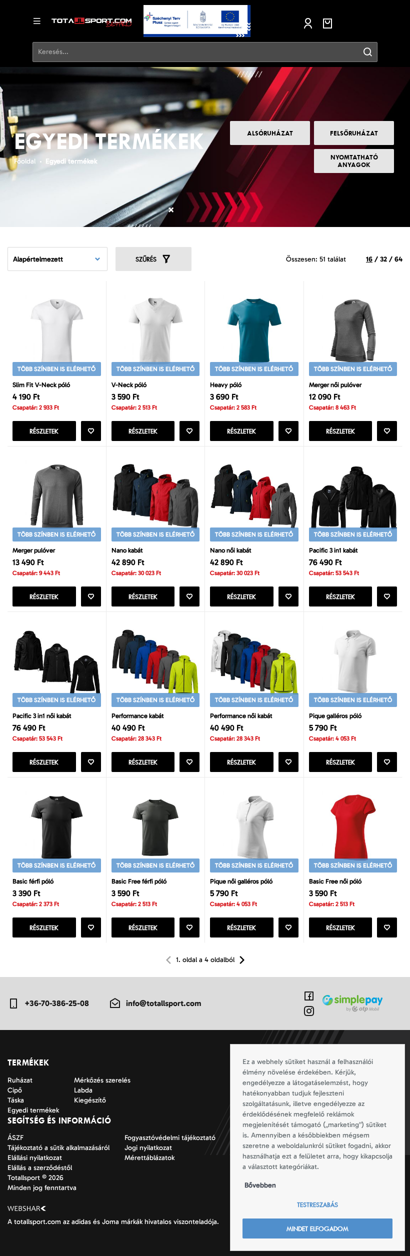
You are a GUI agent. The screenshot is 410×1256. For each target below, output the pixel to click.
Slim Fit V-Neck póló (41, 384)
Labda (83, 1090)
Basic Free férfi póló (139, 881)
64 (398, 259)
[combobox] (58, 259)
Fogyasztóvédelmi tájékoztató (170, 1138)
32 (383, 259)
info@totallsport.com (163, 1003)
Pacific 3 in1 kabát (333, 550)
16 (369, 259)
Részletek (44, 431)
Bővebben (260, 1185)
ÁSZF (16, 1138)
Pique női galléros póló (241, 881)
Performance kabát (138, 716)
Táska (16, 1100)
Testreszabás (317, 1204)
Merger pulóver (33, 550)
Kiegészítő (90, 1100)
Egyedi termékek (71, 161)
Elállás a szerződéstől (40, 1168)
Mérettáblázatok (149, 1158)
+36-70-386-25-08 (56, 1003)
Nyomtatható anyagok (354, 161)
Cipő (15, 1090)
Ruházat (20, 1080)
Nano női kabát (231, 550)
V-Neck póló (129, 384)
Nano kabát (127, 550)
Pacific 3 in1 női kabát (42, 716)
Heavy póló (226, 384)
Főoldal (25, 161)
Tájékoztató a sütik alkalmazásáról (59, 1148)
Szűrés (146, 259)
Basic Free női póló (335, 881)
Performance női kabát (241, 716)
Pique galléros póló (335, 716)
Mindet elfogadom (317, 1228)
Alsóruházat (270, 133)
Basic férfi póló (33, 881)
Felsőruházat (354, 133)
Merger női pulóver (335, 384)
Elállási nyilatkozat (35, 1158)
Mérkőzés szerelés (102, 1080)
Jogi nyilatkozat (148, 1148)
